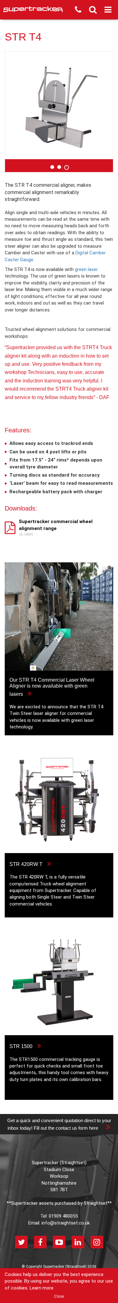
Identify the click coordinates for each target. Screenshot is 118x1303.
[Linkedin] (78, 1242)
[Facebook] (40, 1242)
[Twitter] (21, 1242)
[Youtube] (59, 1242)
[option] (59, 105)
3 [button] (66, 167)
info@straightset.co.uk (66, 1223)
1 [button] (52, 167)
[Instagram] (96, 1242)
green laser (86, 269)
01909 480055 (63, 1216)
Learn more (41, 1288)
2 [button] (59, 167)
